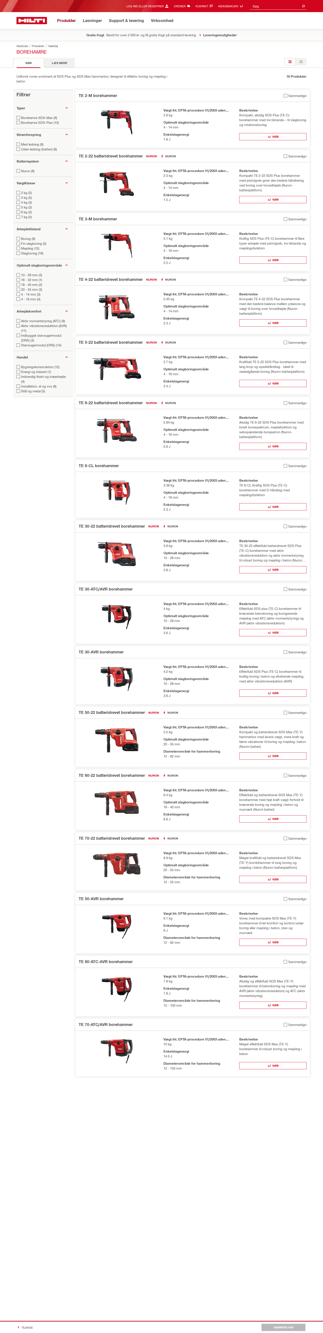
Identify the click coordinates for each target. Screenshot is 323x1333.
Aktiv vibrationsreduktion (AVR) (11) (44, 328)
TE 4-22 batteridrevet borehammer (111, 279)
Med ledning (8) (32, 144)
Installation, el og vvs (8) (38, 386)
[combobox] (278, 6)
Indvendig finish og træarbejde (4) (43, 379)
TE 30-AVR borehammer (101, 651)
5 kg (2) (26, 207)
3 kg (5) (26, 197)
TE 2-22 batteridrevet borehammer (111, 156)
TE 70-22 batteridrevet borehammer (112, 838)
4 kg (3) (26, 202)
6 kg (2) (26, 212)
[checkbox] (295, 95)
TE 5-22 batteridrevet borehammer (111, 342)
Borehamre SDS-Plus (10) (40, 122)
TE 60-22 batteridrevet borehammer (112, 775)
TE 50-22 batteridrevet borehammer (112, 712)
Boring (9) (28, 239)
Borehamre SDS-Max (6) (39, 118)
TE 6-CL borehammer (99, 465)
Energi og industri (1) (36, 372)
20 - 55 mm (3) (31, 289)
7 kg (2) (26, 217)
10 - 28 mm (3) (31, 275)
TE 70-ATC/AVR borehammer (106, 1024)
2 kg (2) (26, 193)
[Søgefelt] (303, 6)
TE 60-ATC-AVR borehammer (106, 961)
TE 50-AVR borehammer (101, 898)
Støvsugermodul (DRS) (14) (41, 345)
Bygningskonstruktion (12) (40, 367)
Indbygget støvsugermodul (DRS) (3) (41, 337)
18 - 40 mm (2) (31, 285)
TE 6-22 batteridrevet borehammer (111, 402)
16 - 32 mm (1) (31, 280)
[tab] (28, 63)
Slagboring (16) (32, 253)
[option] (290, 61)
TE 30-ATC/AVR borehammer (106, 589)
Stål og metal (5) (33, 391)
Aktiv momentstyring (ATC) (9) (43, 321)
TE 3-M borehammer (98, 218)
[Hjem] (31, 20)
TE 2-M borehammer (98, 95)
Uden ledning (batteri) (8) (39, 149)
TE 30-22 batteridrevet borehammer (112, 526)
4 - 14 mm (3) (30, 294)
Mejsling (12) (30, 248)
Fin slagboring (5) (33, 243)
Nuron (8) (27, 171)
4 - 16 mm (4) (30, 299)
